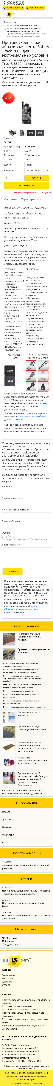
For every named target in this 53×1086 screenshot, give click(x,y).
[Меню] (45, 14)
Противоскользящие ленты (17, 1006)
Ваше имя (7, 486)
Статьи (26, 878)
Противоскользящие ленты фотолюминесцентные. (25, 707)
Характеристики (31, 199)
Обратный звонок (14, 8)
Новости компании (26, 853)
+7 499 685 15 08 (15, 2)
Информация (26, 803)
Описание (10, 199)
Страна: (8, 159)
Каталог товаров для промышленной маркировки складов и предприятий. (22, 792)
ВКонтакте (11, 938)
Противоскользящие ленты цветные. (19, 691)
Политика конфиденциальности (32, 1076)
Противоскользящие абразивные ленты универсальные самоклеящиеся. (20, 664)
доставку (42, 403)
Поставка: (9, 155)
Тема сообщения (11, 521)
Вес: (6, 150)
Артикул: (8, 138)
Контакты (7, 978)
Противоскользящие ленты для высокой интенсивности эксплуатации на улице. (24, 29)
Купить (37, 177)
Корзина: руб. (36, 8)
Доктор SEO (37, 1083)
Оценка (6, 532)
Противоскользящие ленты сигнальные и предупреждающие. (21, 702)
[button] (48, 97)
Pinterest (10, 941)
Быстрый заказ (26, 185)
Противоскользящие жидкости (19, 1009)
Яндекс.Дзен (11, 944)
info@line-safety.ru (19, 1057)
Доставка (7, 981)
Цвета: (7, 164)
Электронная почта (12, 498)
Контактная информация (15, 509)
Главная (7, 22)
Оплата (6, 984)
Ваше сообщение (11, 544)
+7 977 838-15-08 (15, 4)
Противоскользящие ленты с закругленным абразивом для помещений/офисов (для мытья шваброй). (23, 678)
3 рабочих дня (32, 155)
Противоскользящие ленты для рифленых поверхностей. (21, 695)
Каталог (17, 22)
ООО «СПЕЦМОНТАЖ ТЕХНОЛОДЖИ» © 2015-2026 (25, 1073)
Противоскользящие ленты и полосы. (23, 25)
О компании (8, 975)
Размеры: (9, 170)
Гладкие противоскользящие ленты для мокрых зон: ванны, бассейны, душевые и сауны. (25, 685)
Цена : (12, 146)
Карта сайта (12, 1076)
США (27, 159)
